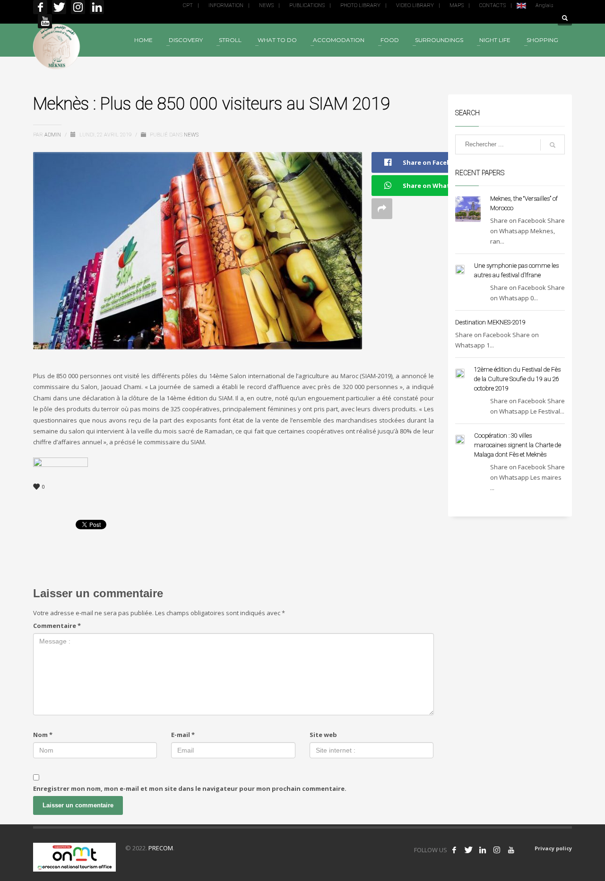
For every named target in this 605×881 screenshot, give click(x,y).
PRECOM (160, 848)
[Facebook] (40, 7)
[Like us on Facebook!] (454, 850)
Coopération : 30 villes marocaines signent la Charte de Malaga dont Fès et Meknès (517, 445)
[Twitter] (59, 7)
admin (53, 135)
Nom (42, 734)
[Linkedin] (97, 7)
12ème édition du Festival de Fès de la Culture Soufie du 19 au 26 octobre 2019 (517, 379)
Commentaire (57, 625)
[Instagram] (78, 7)
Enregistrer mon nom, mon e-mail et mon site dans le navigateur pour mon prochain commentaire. (189, 788)
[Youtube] (45, 21)
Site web (323, 734)
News (191, 135)
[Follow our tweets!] (468, 850)
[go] (552, 145)
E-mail (183, 734)
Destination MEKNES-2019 (490, 322)
